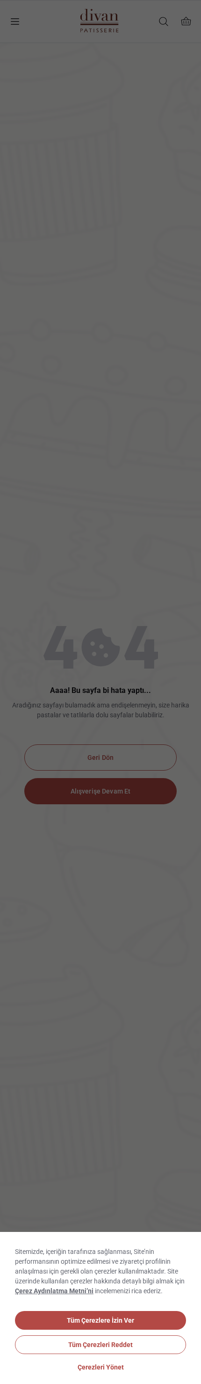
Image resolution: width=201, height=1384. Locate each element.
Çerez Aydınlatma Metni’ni (54, 1291)
